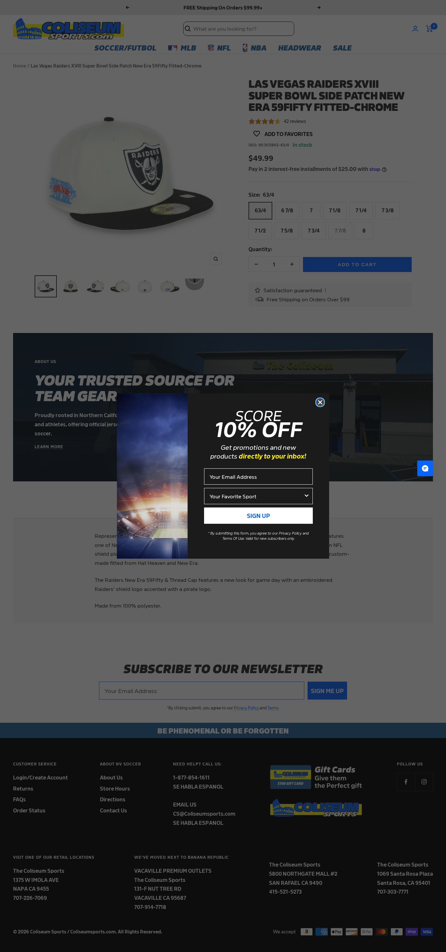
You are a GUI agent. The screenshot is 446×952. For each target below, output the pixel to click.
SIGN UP (258, 515)
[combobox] (256, 496)
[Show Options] (306, 496)
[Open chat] (425, 468)
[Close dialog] (320, 402)
